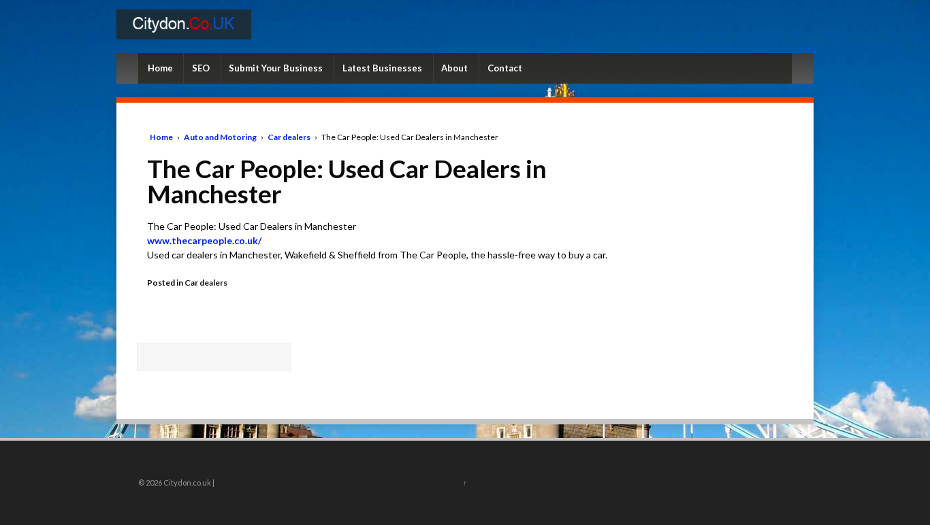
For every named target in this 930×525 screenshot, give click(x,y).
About (454, 68)
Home (160, 68)
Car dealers (289, 137)
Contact (504, 68)
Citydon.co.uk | (188, 482)
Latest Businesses (382, 68)
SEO (201, 68)
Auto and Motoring (220, 137)
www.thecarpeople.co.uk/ (204, 240)
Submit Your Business (276, 68)
